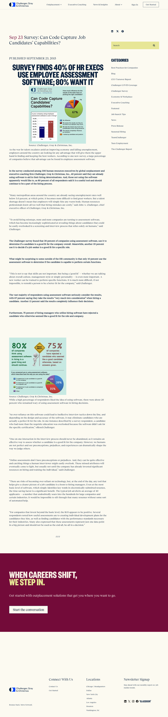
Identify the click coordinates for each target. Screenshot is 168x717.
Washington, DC (92, 710)
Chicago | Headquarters (95, 686)
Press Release (117, 126)
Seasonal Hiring (118, 132)
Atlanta (89, 698)
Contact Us (53, 686)
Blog (113, 73)
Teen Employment (119, 143)
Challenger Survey (119, 91)
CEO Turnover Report (121, 79)
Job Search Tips (118, 114)
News (113, 120)
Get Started (151, 4)
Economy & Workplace (121, 97)
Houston (89, 706)
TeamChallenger (118, 137)
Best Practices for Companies (124, 68)
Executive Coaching (120, 102)
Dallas (88, 690)
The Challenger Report (121, 149)
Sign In (135, 5)
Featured (115, 108)
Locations (93, 679)
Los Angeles (91, 702)
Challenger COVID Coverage (124, 85)
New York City (92, 694)
